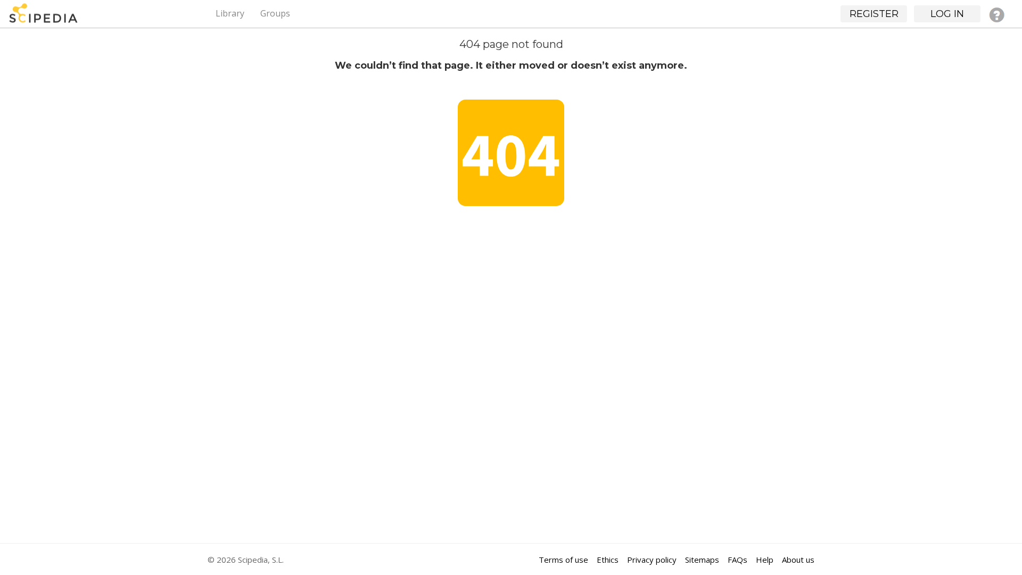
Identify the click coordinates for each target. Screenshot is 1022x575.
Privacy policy (652, 559)
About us (798, 559)
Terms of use (563, 559)
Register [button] (874, 14)
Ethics (608, 559)
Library (230, 13)
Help (764, 559)
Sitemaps (702, 559)
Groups (275, 13)
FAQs (737, 559)
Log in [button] (947, 14)
